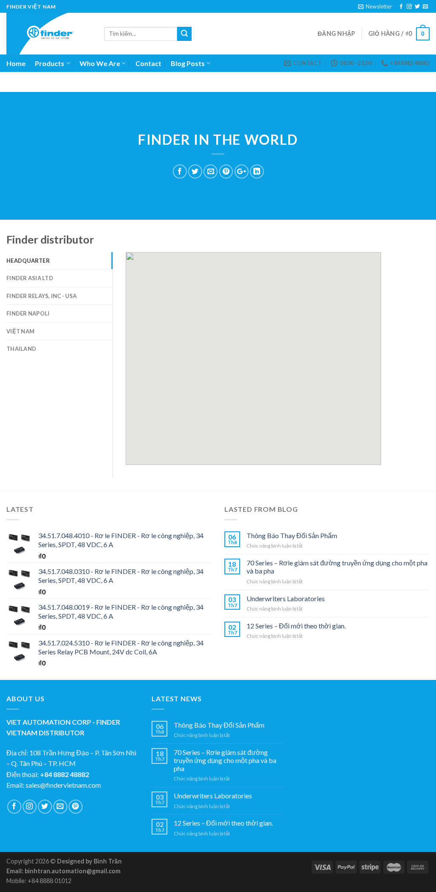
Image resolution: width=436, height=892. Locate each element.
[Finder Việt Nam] (49, 33)
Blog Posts (188, 63)
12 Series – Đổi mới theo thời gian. (296, 626)
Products (49, 63)
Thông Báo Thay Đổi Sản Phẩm (292, 535)
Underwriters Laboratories (286, 598)
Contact (148, 63)
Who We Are (100, 63)
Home (16, 63)
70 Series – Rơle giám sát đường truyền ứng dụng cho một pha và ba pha (337, 567)
